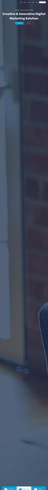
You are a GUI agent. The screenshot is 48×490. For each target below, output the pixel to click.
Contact (36, 2)
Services (28, 2)
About (24, 2)
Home (21, 2)
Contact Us (29, 23)
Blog (33, 2)
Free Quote (19, 23)
